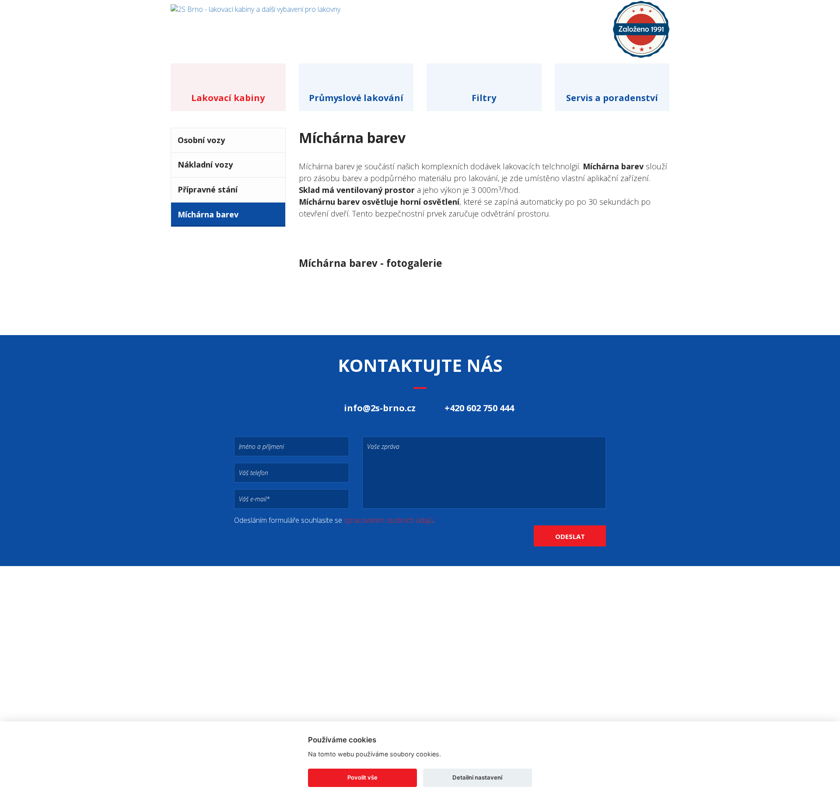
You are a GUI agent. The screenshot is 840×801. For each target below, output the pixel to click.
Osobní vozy (201, 140)
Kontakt (578, 25)
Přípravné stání (208, 189)
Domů (399, 25)
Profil (452, 25)
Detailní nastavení (477, 777)
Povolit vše (362, 777)
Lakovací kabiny (228, 98)
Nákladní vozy (205, 164)
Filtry (484, 98)
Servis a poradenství (612, 98)
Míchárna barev (208, 214)
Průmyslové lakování (356, 98)
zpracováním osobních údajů (388, 520)
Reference (512, 25)
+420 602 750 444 (479, 408)
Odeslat (570, 536)
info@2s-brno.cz (380, 408)
